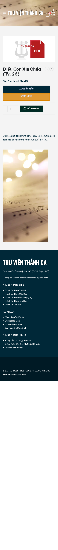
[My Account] (52, 11)
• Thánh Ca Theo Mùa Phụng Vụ (17, 297)
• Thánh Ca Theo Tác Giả (14, 301)
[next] (51, 69)
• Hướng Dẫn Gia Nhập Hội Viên (17, 340)
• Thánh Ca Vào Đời (12, 304)
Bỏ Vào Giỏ (33, 108)
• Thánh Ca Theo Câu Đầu (15, 294)
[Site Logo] (25, 12)
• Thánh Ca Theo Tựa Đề (14, 290)
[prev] (47, 69)
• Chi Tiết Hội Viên (11, 321)
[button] (5, 12)
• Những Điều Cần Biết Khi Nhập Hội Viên (21, 344)
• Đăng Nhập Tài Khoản (13, 317)
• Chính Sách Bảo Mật (13, 347)
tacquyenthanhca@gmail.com (34, 277)
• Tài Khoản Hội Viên (12, 324)
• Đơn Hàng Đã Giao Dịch (14, 328)
